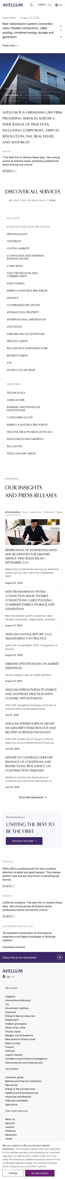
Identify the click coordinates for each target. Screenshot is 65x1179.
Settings (13, 1173)
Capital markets (18, 248)
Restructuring (17, 355)
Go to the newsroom (31, 797)
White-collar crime (21, 370)
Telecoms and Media (21, 453)
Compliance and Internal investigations (25, 257)
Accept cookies (40, 1173)
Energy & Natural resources (27, 291)
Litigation (14, 327)
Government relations (23, 305)
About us (10, 1119)
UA (60, 5)
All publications (13, 512)
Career (8, 1138)
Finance (12, 298)
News (25, 512)
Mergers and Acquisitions (26, 334)
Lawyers (9, 1126)
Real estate (11, 95)
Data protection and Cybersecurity (22, 275)
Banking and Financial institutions (23, 409)
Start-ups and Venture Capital (28, 227)
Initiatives (10, 1130)
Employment (16, 283)
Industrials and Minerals (25, 439)
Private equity (17, 234)
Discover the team (23, 840)
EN (8, 976)
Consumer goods (20, 417)
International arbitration (26, 319)
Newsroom (11, 1134)
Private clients (17, 341)
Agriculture (15, 400)
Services (10, 1123)
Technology (16, 393)
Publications (49, 512)
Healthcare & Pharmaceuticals (29, 432)
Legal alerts (35, 512)
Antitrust (14, 241)
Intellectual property (23, 312)
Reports (61, 512)
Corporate (14, 266)
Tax (9, 363)
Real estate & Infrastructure (27, 348)
